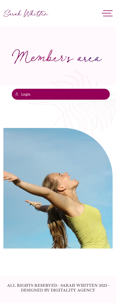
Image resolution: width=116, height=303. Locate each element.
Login (25, 94)
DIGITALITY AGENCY (73, 290)
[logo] (25, 13)
